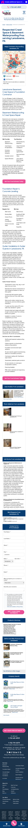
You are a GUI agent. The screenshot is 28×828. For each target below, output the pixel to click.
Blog (3, 791)
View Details (6, 650)
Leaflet (5, 73)
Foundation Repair (6, 769)
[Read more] (12, 688)
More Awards (6, 715)
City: (5, 552)
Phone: (6, 565)
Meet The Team (14, 785)
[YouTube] (10, 752)
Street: (6, 545)
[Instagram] (18, 752)
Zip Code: (18, 558)
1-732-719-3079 (14, 743)
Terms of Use (15, 755)
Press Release (5, 789)
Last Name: (7, 538)
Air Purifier (4, 778)
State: (6, 558)
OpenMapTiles (10, 73)
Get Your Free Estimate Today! (14, 181)
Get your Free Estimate (14, 612)
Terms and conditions (11, 606)
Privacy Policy (20, 606)
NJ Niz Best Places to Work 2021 (17, 682)
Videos (3, 803)
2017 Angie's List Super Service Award (16, 706)
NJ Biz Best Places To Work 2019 (17, 695)
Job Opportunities (15, 789)
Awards (12, 791)
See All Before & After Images (12, 671)
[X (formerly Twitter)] (7, 752)
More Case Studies (8, 399)
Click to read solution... (19, 397)
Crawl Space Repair (20, 765)
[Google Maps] (14, 752)
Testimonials (15, 803)
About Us (4, 785)
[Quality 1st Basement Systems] (6, 13)
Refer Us (4, 793)
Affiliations (13, 793)
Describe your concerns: (10, 586)
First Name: (7, 532)
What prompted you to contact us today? (13, 579)
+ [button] (23, 68)
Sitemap (22, 755)
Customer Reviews (6, 799)
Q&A (3, 787)
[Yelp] (20, 752)
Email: (6, 572)
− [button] (23, 71)
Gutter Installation (19, 772)
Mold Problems (19, 774)
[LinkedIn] (16, 752)
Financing (13, 787)
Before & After (16, 799)
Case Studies (5, 801)
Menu (24, 13)
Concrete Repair (5, 772)
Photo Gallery (16, 801)
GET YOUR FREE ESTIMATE (13, 730)
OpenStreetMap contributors (19, 73)
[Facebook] (12, 752)
